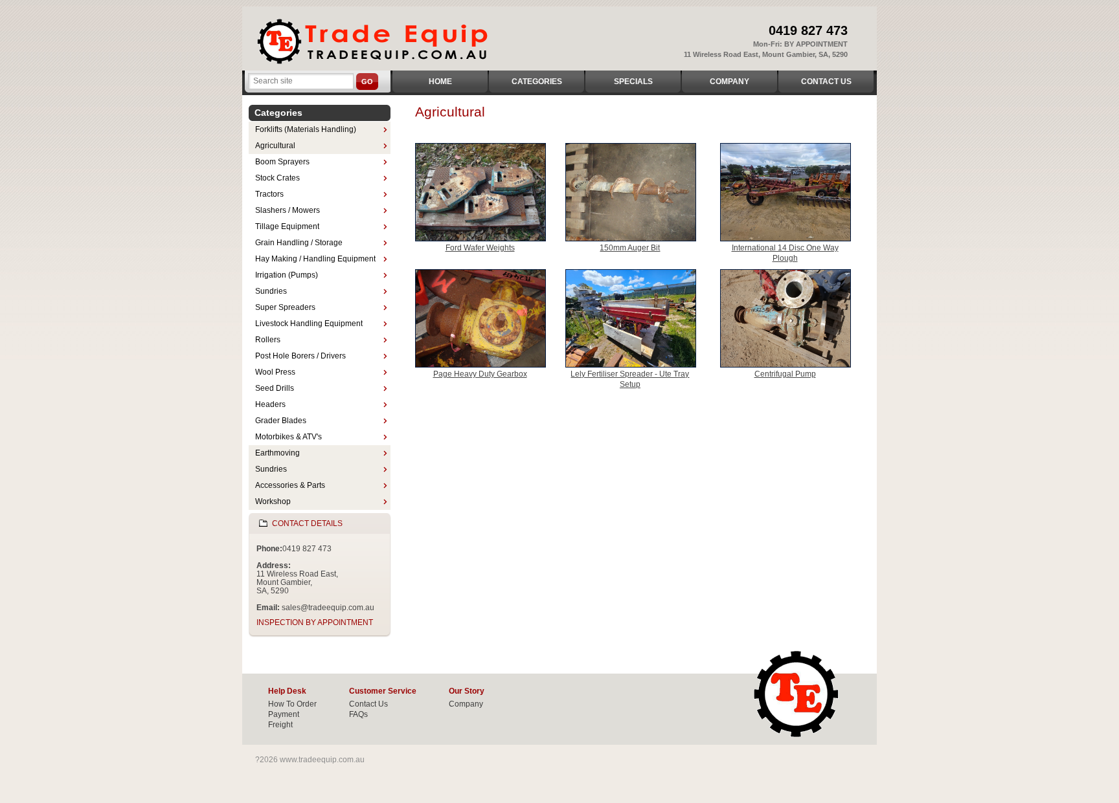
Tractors (269, 194)
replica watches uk (534, 766)
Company (729, 81)
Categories (537, 81)
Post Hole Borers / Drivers (300, 355)
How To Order (292, 704)
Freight (280, 724)
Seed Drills (274, 388)
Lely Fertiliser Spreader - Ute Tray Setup (630, 379)
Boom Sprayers (282, 161)
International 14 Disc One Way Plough (785, 253)
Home (440, 81)
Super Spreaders (285, 307)
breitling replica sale (627, 776)
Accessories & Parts (290, 485)
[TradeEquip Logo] (376, 41)
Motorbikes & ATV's (288, 436)
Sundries (271, 291)
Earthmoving (277, 452)
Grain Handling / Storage (299, 242)
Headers (270, 404)
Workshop (273, 501)
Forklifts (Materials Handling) (305, 129)
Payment (283, 714)
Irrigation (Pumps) (286, 275)
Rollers (267, 339)
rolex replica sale (896, 766)
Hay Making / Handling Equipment (315, 258)
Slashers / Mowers (287, 210)
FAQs (358, 714)
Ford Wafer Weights (480, 247)
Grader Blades (280, 420)
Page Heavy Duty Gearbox (480, 374)
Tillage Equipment (287, 226)
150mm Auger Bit (630, 247)
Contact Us (826, 81)
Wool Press (275, 372)
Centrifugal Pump (785, 374)
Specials (633, 81)
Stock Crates (277, 177)
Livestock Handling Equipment (309, 323)
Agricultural (275, 145)
